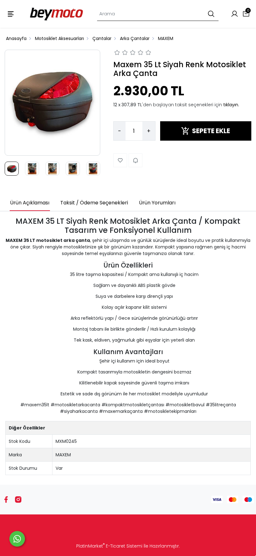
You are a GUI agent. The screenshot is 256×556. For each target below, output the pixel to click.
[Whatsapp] (17, 539)
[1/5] (117, 53)
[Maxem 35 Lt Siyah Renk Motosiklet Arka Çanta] (52, 102)
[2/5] (121, 53)
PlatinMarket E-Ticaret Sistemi (109, 546)
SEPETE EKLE (211, 130)
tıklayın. (231, 105)
